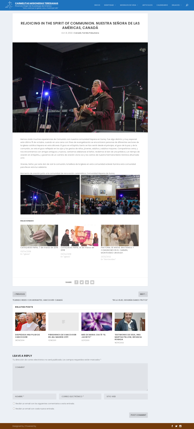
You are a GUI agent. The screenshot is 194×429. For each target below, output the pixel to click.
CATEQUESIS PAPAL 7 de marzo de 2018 (39, 247)
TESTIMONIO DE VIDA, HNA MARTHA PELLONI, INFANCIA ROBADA (128, 337)
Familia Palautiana (90, 33)
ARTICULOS (147, 5)
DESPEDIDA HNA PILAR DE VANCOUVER (27, 335)
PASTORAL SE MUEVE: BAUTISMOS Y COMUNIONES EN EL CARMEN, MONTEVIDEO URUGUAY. (117, 250)
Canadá (77, 33)
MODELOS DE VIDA (128, 5)
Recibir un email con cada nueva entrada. (35, 408)
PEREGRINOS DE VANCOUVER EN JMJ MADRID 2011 (62, 335)
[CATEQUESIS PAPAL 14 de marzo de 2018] (79, 235)
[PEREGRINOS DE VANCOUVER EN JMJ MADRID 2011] (63, 322)
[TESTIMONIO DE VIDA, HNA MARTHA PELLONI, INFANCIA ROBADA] (130, 322)
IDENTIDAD (109, 5)
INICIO (97, 5)
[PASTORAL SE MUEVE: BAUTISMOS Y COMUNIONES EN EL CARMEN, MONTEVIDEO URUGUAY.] (120, 235)
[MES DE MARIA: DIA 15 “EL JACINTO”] (96, 322)
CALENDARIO (162, 5)
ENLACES (176, 5)
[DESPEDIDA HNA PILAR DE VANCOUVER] (30, 322)
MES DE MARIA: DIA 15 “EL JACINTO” (93, 335)
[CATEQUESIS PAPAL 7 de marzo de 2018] (39, 235)
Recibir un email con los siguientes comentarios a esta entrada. (45, 403)
